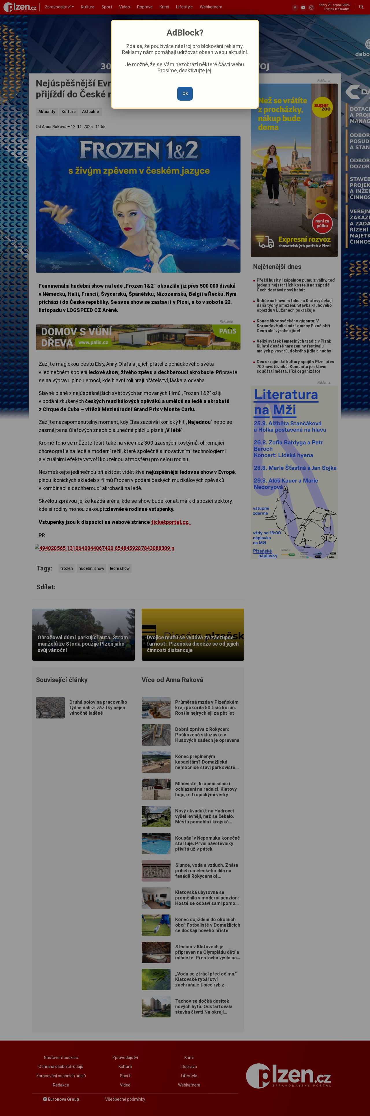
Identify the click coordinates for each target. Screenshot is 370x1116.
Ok (185, 93)
